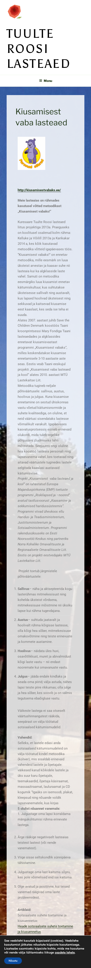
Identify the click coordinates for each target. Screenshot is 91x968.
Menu (48, 81)
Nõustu (13, 961)
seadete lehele (65, 953)
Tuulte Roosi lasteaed (39, 48)
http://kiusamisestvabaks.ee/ (39, 190)
